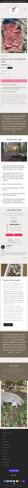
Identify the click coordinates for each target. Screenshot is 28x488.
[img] (14, 245)
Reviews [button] (9, 239)
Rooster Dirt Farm (12, 485)
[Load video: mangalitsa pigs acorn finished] (14, 404)
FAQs (4, 438)
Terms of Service (6, 465)
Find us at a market (7, 459)
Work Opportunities (7, 432)
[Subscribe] (23, 376)
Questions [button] (16, 239)
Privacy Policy (5, 462)
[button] (2, 9)
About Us (5, 456)
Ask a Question (18, 234)
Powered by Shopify (18, 485)
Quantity (2, 73)
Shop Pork (5, 441)
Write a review (10, 234)
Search (4, 435)
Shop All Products (6, 447)
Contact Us (8, 324)
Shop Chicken (6, 444)
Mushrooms (5, 450)
